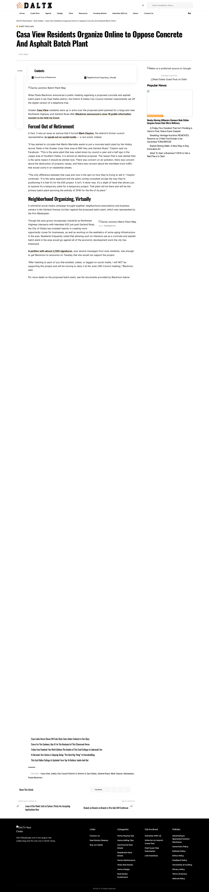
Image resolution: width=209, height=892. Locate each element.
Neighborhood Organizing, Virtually (101, 77)
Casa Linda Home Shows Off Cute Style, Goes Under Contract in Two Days (60, 739)
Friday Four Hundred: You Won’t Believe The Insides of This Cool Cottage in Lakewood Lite (66, 749)
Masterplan (129, 773)
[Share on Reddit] (19, 104)
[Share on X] (19, 83)
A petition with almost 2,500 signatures (50, 251)
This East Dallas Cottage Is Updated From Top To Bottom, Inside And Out (59, 760)
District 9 (82, 773)
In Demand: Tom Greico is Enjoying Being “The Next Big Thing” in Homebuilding (63, 755)
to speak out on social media (60, 137)
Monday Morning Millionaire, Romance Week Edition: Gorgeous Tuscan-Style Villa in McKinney (168, 121)
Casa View (43, 110)
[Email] (19, 111)
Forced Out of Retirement (45, 77)
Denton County (155, 116)
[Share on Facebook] (19, 77)
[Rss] (143, 5)
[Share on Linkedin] (19, 97)
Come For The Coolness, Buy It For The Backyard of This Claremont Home (60, 744)
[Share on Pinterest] (19, 90)
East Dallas (26, 26)
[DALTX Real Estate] (34, 5)
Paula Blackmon (35, 777)
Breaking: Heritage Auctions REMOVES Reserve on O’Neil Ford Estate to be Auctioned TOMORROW (168, 138)
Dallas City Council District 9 (63, 773)
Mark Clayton (86, 133)
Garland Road (104, 773)
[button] (189, 13)
